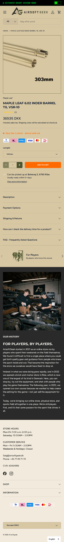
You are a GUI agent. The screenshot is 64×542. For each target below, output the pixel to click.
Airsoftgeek (13, 535)
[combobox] (32, 22)
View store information (17, 181)
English (52, 539)
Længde (6, 148)
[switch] (57, 2)
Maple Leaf (8, 98)
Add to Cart (43, 165)
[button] (59, 12)
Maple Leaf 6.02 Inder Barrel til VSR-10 (28, 31)
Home (5, 31)
